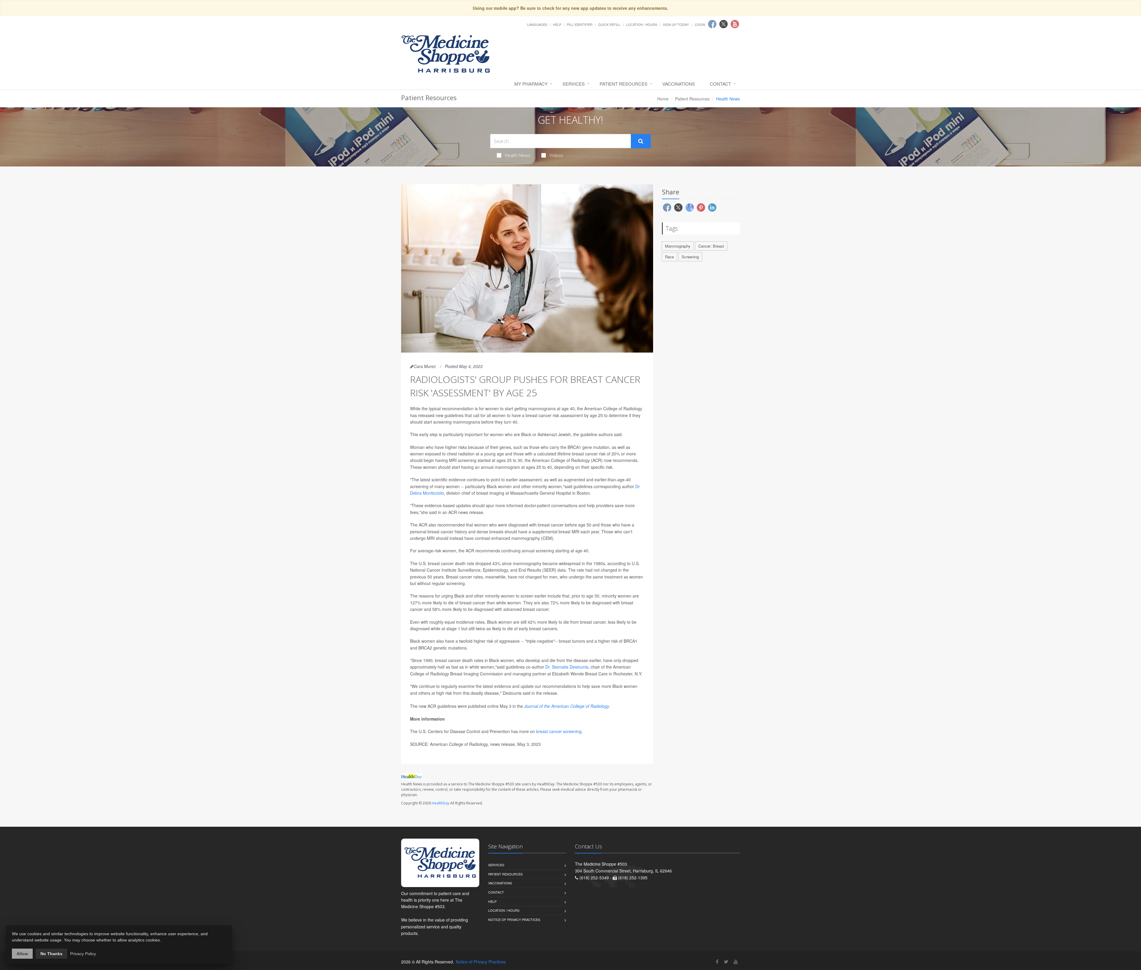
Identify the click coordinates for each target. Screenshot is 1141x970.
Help (557, 24)
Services (573, 84)
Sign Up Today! (676, 24)
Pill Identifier (579, 24)
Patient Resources (623, 84)
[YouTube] (736, 961)
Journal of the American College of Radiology (566, 706)
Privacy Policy (83, 953)
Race (669, 257)
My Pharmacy (531, 84)
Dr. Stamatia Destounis (566, 667)
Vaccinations (678, 84)
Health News (517, 155)
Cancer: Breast (711, 246)
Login (700, 24)
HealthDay (440, 803)
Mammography (678, 246)
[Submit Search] (641, 141)
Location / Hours (641, 24)
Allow (22, 953)
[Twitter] (726, 961)
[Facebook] (717, 961)
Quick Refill (609, 24)
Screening (690, 257)
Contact (720, 84)
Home (663, 99)
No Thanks (51, 953)
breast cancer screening (558, 731)
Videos (556, 155)
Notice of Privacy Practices (514, 919)
